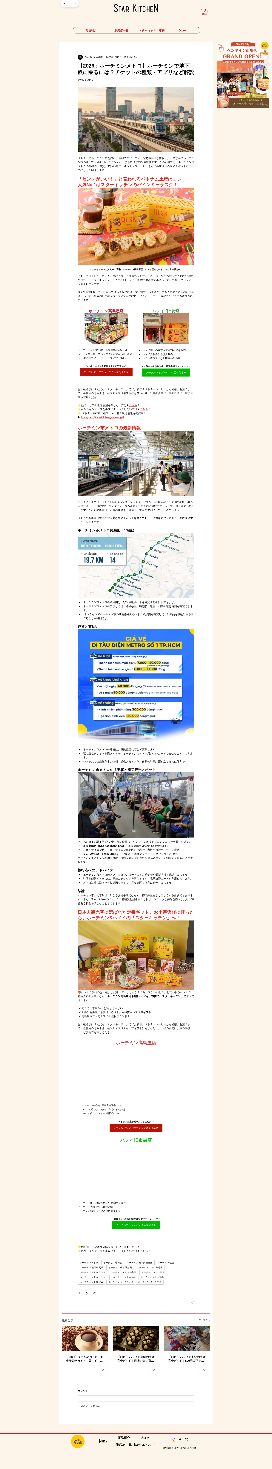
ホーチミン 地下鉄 (112, 1262)
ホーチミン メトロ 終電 (91, 1282)
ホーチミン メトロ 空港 (150, 1282)
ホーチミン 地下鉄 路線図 (140, 1262)
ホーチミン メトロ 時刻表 (123, 1272)
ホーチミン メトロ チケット (94, 1277)
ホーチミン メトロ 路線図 (150, 1267)
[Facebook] (180, 1439)
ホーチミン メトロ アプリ (92, 1272)
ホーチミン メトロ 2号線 (120, 1282)
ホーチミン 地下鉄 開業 (91, 1267)
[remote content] (136, 1073)
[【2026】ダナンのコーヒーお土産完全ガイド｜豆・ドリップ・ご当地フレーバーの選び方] (85, 1338)
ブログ (144, 1438)
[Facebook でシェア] (79, 1293)
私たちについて (144, 1444)
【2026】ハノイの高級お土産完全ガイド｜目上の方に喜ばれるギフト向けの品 (136, 1359)
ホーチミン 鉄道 (166, 1262)
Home (103, 1441)
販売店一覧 (124, 1444)
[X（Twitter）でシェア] (86, 1293)
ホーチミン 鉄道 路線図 (120, 1267)
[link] (204, 12)
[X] (186, 1439)
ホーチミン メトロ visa (124, 1277)
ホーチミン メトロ (89, 1262)
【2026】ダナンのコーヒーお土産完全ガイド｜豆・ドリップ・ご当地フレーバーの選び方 (84, 1359)
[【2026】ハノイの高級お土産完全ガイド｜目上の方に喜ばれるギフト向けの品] (136, 1338)
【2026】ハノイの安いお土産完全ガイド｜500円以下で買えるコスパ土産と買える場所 (187, 1359)
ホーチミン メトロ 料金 (152, 1277)
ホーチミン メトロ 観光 (153, 1272)
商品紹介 (124, 1437)
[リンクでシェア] (94, 1293)
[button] (152, 30)
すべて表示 (204, 1320)
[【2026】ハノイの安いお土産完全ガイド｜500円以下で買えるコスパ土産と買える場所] (187, 1338)
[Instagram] (173, 1439)
